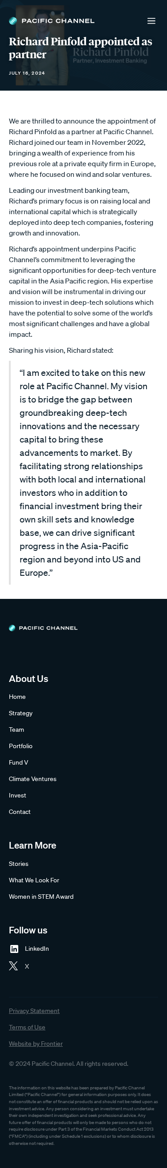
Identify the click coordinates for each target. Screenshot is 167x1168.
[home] (51, 21)
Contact (20, 812)
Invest (17, 795)
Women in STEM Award (41, 897)
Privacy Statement (34, 1011)
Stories (19, 864)
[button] (151, 21)
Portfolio (21, 746)
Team (16, 729)
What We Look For (34, 880)
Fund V (18, 762)
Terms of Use (27, 1027)
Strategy (21, 713)
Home (17, 697)
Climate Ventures (33, 779)
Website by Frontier (36, 1044)
